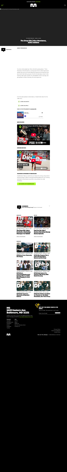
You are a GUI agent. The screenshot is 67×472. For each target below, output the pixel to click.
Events (16, 320)
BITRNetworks (10, 322)
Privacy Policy (57, 329)
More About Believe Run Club (26, 316)
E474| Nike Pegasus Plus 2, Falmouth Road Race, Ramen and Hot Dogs (41, 256)
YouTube (9, 320)
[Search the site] (65, 5)
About (16, 322)
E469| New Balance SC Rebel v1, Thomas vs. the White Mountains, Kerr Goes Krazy (42, 295)
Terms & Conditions (55, 330)
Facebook (9, 326)
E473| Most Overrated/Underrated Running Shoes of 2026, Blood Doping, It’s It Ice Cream (23, 275)
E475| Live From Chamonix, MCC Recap (24, 255)
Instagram (9, 323)
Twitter (8, 327)
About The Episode (21, 236)
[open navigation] (2, 5)
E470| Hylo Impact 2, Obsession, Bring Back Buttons (23, 295)
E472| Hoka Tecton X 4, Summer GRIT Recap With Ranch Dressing (41, 274)
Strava (8, 325)
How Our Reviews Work (20, 325)
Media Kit (17, 323)
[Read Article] (25, 222)
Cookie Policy (57, 332)
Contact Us (17, 326)
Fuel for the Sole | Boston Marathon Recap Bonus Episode (42, 232)
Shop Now (37, 1)
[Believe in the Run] (33, 6)
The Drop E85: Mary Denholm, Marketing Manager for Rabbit (23, 232)
